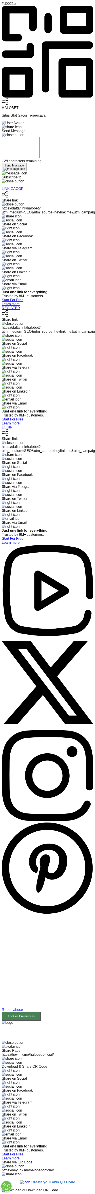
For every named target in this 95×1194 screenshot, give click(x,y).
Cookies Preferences (21, 1016)
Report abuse (12, 1010)
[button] (47, 968)
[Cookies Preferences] (6, 1186)
